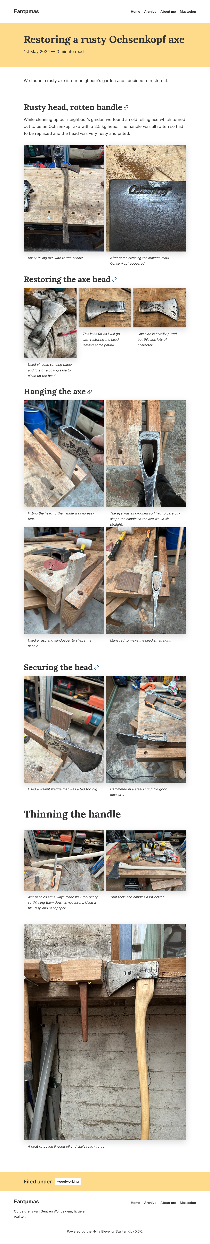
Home (135, 11)
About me (168, 11)
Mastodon (188, 11)
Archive (150, 11)
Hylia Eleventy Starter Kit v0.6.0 (117, 1231)
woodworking (68, 1182)
